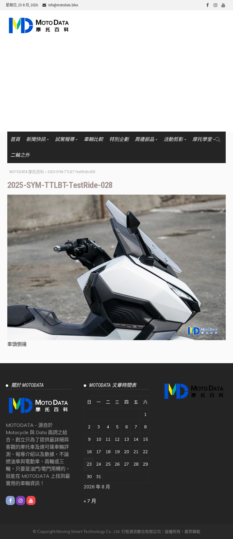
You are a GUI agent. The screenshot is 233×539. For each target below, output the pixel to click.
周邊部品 (144, 139)
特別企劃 (119, 139)
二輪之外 (20, 155)
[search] (218, 139)
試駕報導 (64, 139)
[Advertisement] (116, 86)
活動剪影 (173, 139)
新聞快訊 (36, 139)
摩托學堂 (202, 139)
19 (117, 451)
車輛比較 (93, 139)
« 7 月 (90, 501)
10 (98, 439)
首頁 (15, 139)
